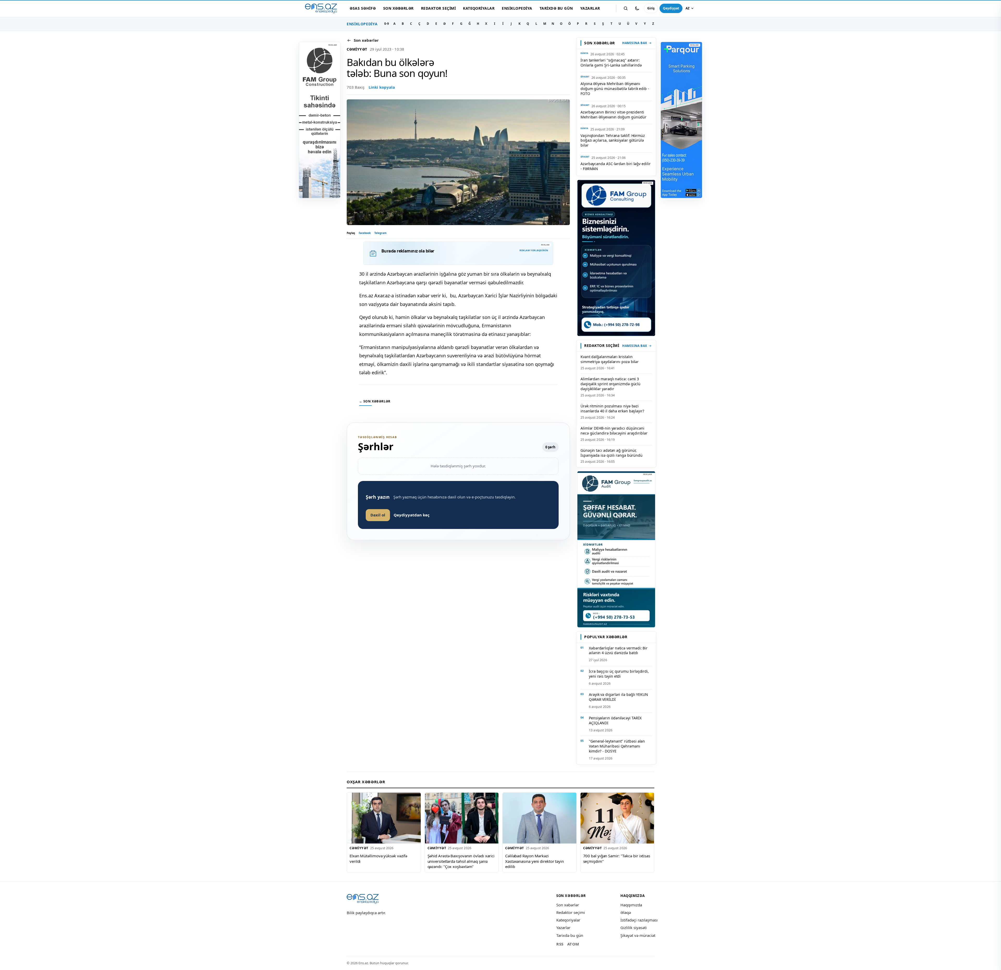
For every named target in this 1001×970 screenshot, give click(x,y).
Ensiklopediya (517, 8)
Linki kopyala (382, 87)
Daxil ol (377, 514)
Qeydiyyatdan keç (412, 514)
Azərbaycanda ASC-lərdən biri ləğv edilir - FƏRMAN (616, 166)
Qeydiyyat (671, 8)
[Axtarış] (625, 8)
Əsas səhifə (363, 8)
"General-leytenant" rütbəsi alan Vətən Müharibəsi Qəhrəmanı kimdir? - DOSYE (617, 746)
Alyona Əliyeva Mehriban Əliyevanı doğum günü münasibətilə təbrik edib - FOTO (615, 88)
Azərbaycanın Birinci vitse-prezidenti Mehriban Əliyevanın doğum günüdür (613, 114)
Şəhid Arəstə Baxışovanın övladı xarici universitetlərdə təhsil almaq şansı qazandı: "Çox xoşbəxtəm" (461, 861)
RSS (560, 944)
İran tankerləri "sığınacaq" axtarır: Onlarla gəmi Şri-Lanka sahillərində (611, 63)
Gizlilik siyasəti (633, 927)
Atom (573, 944)
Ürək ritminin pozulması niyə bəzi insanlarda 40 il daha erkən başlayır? (612, 408)
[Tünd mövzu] (637, 8)
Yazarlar (590, 8)
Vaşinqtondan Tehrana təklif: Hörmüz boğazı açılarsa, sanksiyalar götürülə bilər (613, 140)
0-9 (386, 23)
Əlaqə (625, 912)
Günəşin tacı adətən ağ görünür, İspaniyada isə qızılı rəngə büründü (612, 453)
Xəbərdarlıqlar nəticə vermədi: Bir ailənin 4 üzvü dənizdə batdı (618, 650)
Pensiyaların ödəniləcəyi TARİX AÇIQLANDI (615, 720)
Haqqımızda (631, 904)
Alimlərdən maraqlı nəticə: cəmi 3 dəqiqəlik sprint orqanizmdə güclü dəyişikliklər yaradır (610, 383)
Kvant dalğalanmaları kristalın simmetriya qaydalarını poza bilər (610, 359)
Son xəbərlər (398, 8)
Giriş (651, 8)
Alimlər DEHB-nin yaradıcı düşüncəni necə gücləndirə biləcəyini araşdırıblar (614, 431)
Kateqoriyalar (479, 8)
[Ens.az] (321, 8)
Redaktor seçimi (438, 8)
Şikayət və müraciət (637, 935)
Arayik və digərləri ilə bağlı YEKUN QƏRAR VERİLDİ (618, 697)
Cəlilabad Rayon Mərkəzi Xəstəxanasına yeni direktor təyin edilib (534, 861)
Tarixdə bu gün (556, 8)
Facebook (365, 233)
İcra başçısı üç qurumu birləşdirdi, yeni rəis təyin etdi (619, 674)
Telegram (380, 233)
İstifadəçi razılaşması (639, 920)
